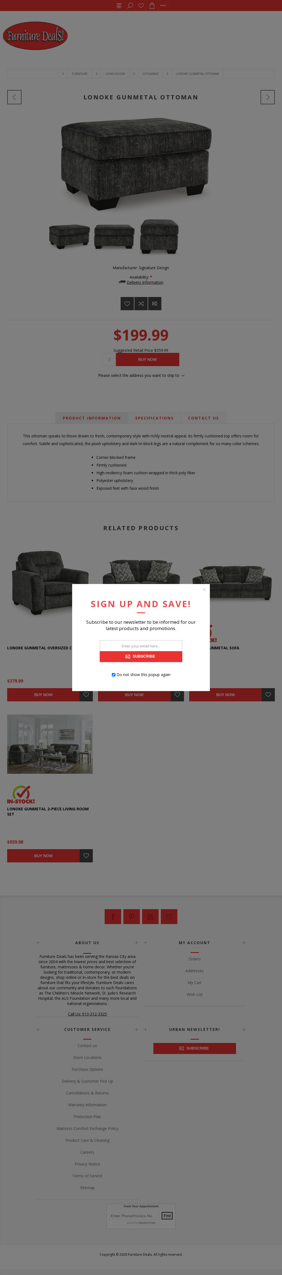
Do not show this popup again (143, 674)
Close (204, 589)
